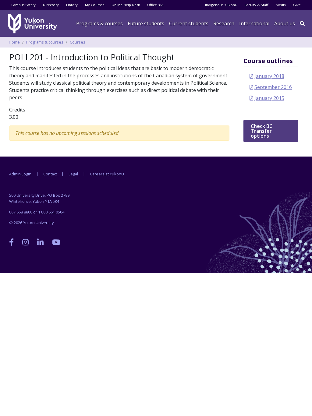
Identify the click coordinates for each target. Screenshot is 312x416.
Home (14, 42)
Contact (50, 174)
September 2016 (273, 87)
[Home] (33, 24)
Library (72, 4)
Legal (73, 174)
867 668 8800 (20, 212)
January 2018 (269, 76)
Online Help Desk (126, 4)
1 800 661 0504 (51, 212)
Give (297, 4)
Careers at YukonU (107, 174)
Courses (77, 42)
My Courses (94, 4)
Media (281, 4)
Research (223, 23)
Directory (51, 4)
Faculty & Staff (256, 4)
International (254, 23)
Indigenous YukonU (221, 4)
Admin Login (20, 174)
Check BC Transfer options (261, 131)
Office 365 (155, 4)
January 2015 (269, 98)
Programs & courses (99, 23)
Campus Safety (23, 4)
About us (284, 23)
